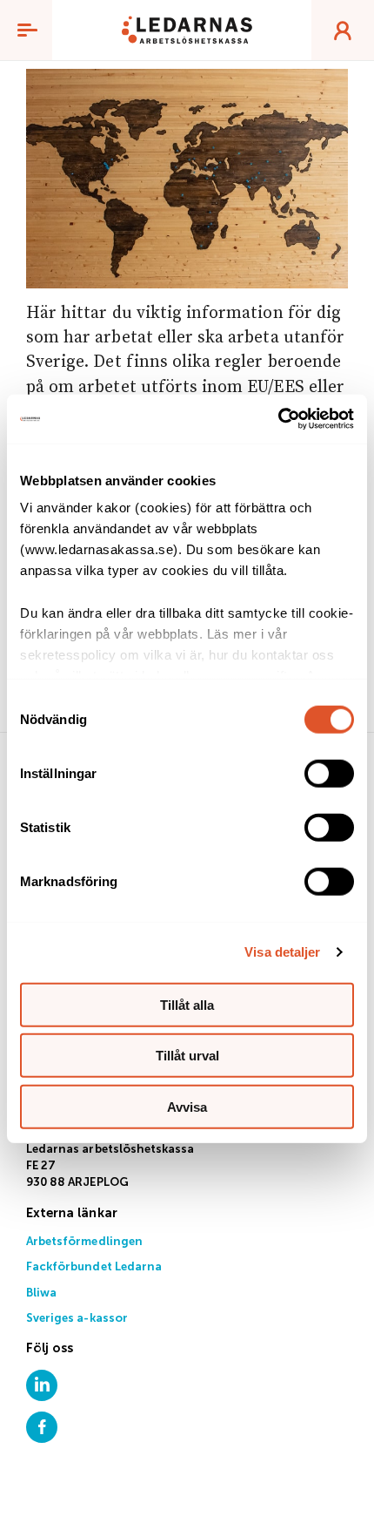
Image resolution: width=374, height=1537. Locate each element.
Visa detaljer (282, 952)
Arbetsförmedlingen (84, 1242)
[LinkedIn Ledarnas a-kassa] (41, 1384)
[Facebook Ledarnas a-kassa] (41, 1426)
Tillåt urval (187, 1055)
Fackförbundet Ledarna (94, 1267)
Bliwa (41, 1293)
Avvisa (187, 1106)
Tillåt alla (187, 1004)
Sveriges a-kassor (77, 1318)
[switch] (329, 773)
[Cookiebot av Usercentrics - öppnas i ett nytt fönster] (278, 419)
